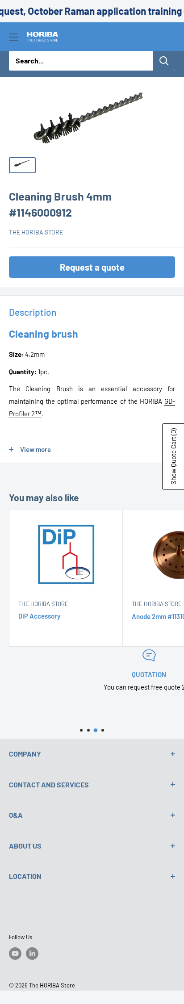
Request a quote (92, 267)
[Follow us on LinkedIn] (32, 953)
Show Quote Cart (173, 456)
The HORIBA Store (36, 232)
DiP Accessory (39, 616)
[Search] (164, 61)
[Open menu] (13, 37)
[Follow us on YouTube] (15, 953)
